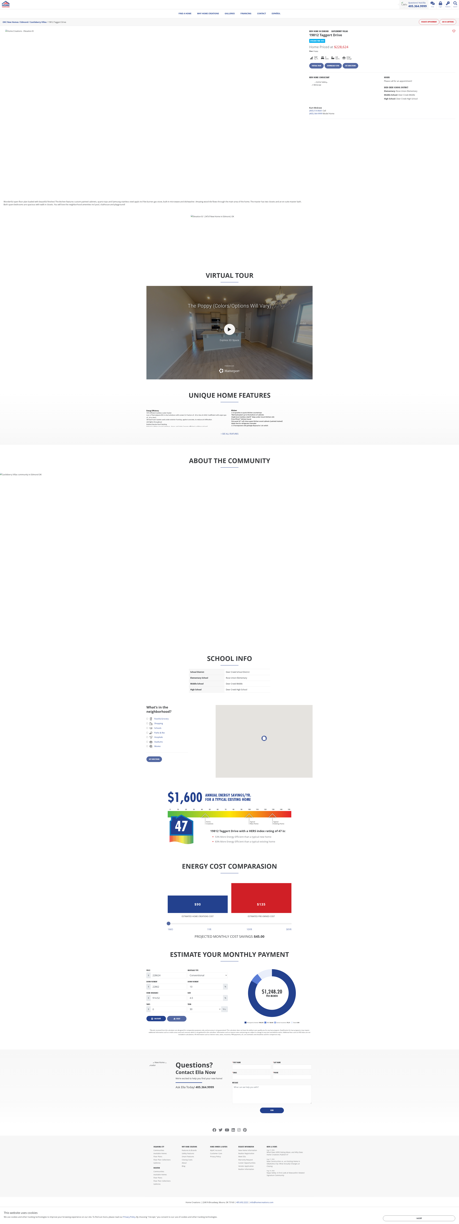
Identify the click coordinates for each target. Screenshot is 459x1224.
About (184, 1163)
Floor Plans (157, 1156)
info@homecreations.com (261, 1202)
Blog (183, 1166)
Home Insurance (152, 993)
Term (189, 1004)
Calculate (157, 1018)
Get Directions (350, 66)
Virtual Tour (316, 66)
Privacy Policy (215, 1156)
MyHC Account (216, 1150)
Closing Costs (187, 1160)
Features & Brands (189, 1150)
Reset (178, 1019)
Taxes (148, 1004)
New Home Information (247, 1150)
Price (148, 970)
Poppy (313, 51)
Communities (158, 1150)
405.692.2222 (242, 1202)
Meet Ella (242, 1156)
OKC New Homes (11, 22)
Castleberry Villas (38, 22)
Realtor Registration (246, 1153)
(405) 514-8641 (315, 110)
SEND (272, 1110)
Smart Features (188, 1156)
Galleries (230, 13)
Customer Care (216, 1153)
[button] (229, 433)
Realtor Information (246, 1169)
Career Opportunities (246, 1163)
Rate (189, 993)
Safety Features (188, 1153)
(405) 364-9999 (315, 113)
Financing (245, 13)
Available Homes (160, 1153)
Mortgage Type (193, 970)
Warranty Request (245, 1160)
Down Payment (151, 982)
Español (276, 13)
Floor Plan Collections (162, 1160)
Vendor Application (246, 1166)
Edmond (24, 22)
